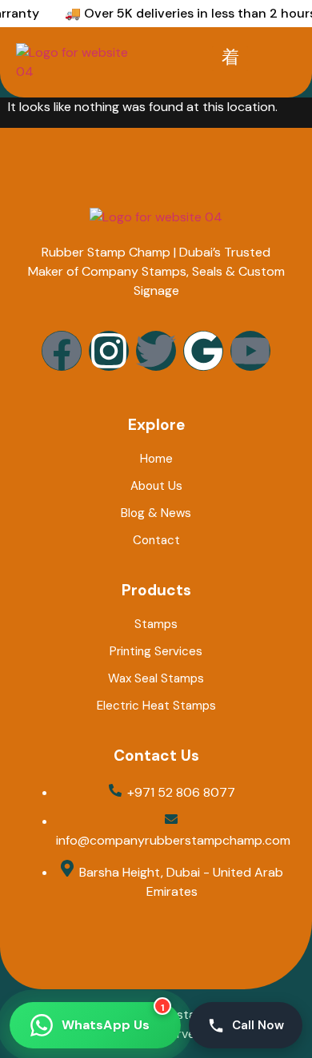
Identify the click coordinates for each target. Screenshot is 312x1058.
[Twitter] (156, 351)
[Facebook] (62, 351)
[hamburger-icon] (230, 58)
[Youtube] (250, 351)
